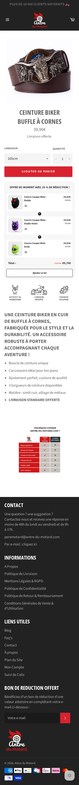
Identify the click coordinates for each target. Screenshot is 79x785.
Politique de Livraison (20, 574)
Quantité (59, 149)
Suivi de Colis (14, 674)
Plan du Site (13, 660)
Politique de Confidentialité (25, 588)
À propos (11, 652)
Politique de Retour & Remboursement (33, 596)
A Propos (11, 566)
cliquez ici (29, 544)
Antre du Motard (25, 763)
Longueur (11, 148)
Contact (10, 645)
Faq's (8, 638)
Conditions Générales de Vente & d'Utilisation (29, 606)
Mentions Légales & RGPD (23, 581)
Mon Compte (14, 667)
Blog (7, 630)
